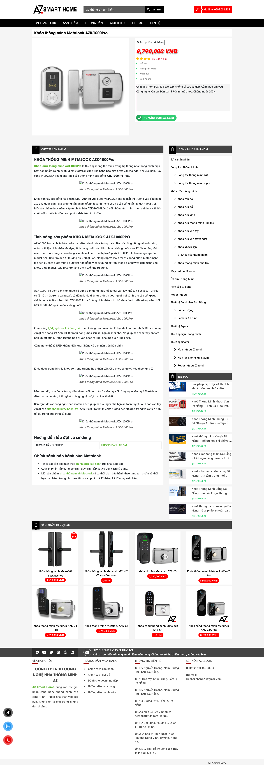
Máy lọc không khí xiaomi (193, 357)
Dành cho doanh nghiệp (103, 680)
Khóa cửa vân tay (188, 231)
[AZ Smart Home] (55, 9)
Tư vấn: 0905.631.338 (158, 118)
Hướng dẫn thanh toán (102, 692)
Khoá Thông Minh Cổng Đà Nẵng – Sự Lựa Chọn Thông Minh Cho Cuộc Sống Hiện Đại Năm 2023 (211, 491)
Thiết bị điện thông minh (186, 334)
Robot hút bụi (179, 294)
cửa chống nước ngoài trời (63, 409)
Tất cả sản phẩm (180, 159)
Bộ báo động (185, 310)
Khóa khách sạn (187, 247)
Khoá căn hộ (185, 199)
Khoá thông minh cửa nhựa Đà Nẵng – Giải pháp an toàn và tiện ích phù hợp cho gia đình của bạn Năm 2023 (211, 508)
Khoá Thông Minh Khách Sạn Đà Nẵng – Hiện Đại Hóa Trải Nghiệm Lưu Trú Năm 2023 (210, 403)
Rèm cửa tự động (181, 286)
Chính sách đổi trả (99, 674)
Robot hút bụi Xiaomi (191, 365)
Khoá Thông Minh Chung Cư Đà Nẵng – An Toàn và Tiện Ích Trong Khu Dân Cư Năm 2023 (211, 421)
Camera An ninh (187, 318)
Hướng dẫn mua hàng (101, 686)
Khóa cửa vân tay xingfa (192, 239)
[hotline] (197, 9)
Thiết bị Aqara (179, 326)
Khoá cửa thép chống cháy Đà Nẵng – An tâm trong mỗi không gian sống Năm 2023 (211, 473)
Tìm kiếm (155, 9)
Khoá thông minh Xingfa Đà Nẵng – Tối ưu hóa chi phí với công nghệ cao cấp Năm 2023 (211, 438)
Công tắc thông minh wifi (193, 175)
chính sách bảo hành (88, 463)
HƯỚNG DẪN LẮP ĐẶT (114, 445)
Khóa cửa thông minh (184, 191)
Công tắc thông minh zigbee (195, 183)
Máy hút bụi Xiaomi (183, 271)
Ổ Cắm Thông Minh (182, 279)
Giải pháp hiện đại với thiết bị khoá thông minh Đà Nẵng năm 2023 (211, 386)
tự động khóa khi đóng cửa (64, 328)
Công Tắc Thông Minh (184, 167)
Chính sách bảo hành (101, 669)
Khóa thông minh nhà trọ (193, 263)
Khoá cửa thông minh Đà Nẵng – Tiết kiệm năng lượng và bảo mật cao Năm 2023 (211, 456)
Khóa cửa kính (186, 215)
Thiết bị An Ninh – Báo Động (188, 302)
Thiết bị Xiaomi (180, 342)
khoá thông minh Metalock (76, 473)
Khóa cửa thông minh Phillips (196, 223)
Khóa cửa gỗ (185, 207)
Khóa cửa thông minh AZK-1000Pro (58, 166)
